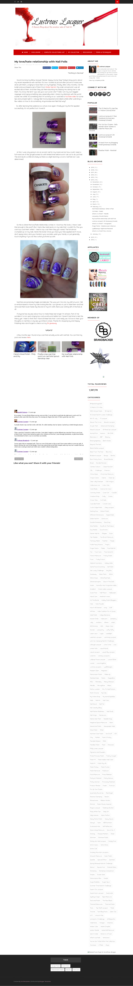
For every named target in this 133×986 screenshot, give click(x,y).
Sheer (113, 834)
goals (92, 585)
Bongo (106, 455)
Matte (103, 678)
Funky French (100, 559)
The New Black (107, 900)
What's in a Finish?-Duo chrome (101, 231)
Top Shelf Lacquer (102, 908)
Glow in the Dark (108, 582)
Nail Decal (93, 704)
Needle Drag (108, 719)
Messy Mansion (109, 682)
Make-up (107, 674)
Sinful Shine (104, 845)
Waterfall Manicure (108, 930)
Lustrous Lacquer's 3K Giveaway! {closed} (104, 221)
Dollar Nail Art (38, 64)
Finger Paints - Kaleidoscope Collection (104, 226)
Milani (109, 685)
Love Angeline (101, 663)
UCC (91, 915)
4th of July (93, 418)
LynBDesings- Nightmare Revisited (102, 228)
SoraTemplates (25, 981)
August (95, 192)
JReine (106, 622)
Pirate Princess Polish (97, 756)
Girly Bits (109, 570)
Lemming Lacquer (110, 637)
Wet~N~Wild (94, 934)
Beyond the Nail (95, 444)
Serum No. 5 (111, 830)
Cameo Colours (95, 467)
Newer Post (19, 459)
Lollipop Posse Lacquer (97, 659)
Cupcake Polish (95, 504)
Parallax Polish (95, 745)
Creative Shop (94, 496)
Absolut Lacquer (109, 422)
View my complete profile (96, 80)
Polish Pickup (94, 767)
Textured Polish (95, 900)
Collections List (95, 485)
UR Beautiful (111, 919)
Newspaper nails (109, 726)
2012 (92, 239)
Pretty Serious (108, 778)
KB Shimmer (94, 626)
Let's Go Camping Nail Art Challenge (102, 641)
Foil (91, 552)
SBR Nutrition (107, 823)
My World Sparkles (109, 696)
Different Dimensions (97, 515)
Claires (104, 478)
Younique (93, 945)
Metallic (92, 685)
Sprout (92, 867)
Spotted (112, 860)
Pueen (105, 785)
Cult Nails (103, 500)
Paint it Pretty (106, 737)
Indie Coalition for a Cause (106, 611)
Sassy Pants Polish (96, 819)
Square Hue (101, 867)
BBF (101, 437)
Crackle (114, 493)
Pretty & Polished (95, 778)
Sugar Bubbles (95, 882)
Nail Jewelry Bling (96, 708)
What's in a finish (106, 934)
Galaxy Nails (109, 563)
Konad (92, 630)
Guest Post (93, 593)
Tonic (91, 908)
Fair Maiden (94, 537)
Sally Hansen (94, 815)
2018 (92, 170)
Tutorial (92, 912)
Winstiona (106, 938)
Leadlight (109, 633)
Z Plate (101, 945)
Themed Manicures (96, 904)
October (95, 187)
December (96, 182)
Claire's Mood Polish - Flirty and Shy (24, 355)
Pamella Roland (95, 741)
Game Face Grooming (97, 567)
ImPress (92, 611)
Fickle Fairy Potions (96, 544)
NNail (101, 730)
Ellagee (104, 533)
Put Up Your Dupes (96, 789)
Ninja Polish (94, 730)
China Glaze (94, 474)
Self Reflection (107, 826)
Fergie (112, 541)
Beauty (107, 437)
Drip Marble (94, 526)
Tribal (112, 908)
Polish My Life (102, 763)
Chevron (107, 470)
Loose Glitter (112, 659)
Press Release (107, 774)
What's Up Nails (95, 938)
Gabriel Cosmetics (96, 563)
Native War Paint (95, 719)
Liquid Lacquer (95, 652)
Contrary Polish (95, 493)
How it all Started (95, 607)
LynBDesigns (108, 667)
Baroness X (94, 437)
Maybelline (111, 678)
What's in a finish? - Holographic (102, 223)
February (95, 206)
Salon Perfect (105, 815)
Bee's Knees (107, 441)
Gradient (93, 589)
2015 (92, 177)
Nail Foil (45, 64)
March (95, 204)
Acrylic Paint (94, 426)
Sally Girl (106, 811)
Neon (111, 722)
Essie (111, 533)
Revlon (107, 797)
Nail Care (106, 700)
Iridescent (104, 619)
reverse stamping (96, 797)
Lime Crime (107, 645)
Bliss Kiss (109, 452)
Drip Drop (107, 522)
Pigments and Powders (97, 752)
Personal (111, 745)
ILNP (110, 607)
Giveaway (93, 574)
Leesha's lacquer (96, 637)
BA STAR (110, 433)
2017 (92, 172)
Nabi (91, 700)
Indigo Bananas (105, 615)
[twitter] (18, 1)
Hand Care (93, 596)
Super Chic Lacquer (96, 889)
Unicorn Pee (99, 915)
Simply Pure (112, 841)
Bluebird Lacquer (95, 455)
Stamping (93, 871)
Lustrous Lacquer (104, 66)
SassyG (92, 823)
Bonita (113, 455)
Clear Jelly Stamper (96, 481)
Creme (110, 496)
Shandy (92, 834)
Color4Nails (94, 489)
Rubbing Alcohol (108, 808)
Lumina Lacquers (95, 667)
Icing (105, 607)
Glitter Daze (94, 578)
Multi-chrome (94, 693)
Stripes (92, 874)
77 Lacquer (103, 418)
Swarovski (109, 893)
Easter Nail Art (95, 533)
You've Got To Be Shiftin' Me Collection (102, 941)
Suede (106, 878)
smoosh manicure (96, 856)
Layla (101, 633)
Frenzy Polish (108, 556)
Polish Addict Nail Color (105, 760)
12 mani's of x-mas (96, 407)
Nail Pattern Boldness (97, 711)
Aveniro (102, 433)
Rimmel (92, 804)
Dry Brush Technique (107, 526)
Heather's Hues (105, 596)
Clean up (111, 478)
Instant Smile (94, 619)
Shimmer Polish (103, 837)
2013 (92, 237)
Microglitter (101, 685)
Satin (99, 823)
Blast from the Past (96, 452)
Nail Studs (110, 711)
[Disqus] (49, 385)
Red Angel (109, 793)
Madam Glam (94, 671)
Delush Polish (104, 511)
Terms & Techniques (103, 52)
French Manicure (95, 556)
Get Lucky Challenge (97, 570)
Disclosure (35, 52)
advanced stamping (107, 426)
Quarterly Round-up (97, 793)
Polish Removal (95, 771)
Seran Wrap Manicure (97, 830)
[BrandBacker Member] (103, 341)
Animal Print (94, 433)
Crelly (104, 496)
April (94, 201)
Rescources (87, 52)
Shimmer (93, 837)
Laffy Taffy (110, 630)
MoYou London (95, 689)
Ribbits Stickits (105, 800)
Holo (91, 604)
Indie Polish (93, 615)
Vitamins (110, 923)
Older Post (78, 459)
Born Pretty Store (96, 459)
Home (25, 52)
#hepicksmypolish (96, 404)
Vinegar (102, 923)
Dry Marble (93, 530)
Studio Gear (101, 874)
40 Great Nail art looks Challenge (101, 415)
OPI (115, 734)
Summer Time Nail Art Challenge (100, 886)
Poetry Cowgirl (111, 756)
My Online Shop (95, 696)
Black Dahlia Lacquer (97, 448)
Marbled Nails (94, 678)
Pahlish (97, 737)
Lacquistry (100, 630)
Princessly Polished (108, 782)
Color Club (105, 485)
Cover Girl (106, 493)
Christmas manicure (107, 474)
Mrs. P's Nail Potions (108, 689)
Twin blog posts (102, 912)
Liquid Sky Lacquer (108, 652)
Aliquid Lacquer (95, 430)
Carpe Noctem (108, 467)
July (94, 194)
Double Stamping (96, 522)
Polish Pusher (105, 767)
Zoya (107, 945)
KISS (101, 626)
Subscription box (95, 878)
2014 (92, 180)
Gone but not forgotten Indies (106, 585)
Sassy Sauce (109, 819)
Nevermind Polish (95, 726)
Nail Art (98, 700)
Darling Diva (94, 511)
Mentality (98, 682)
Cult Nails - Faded (97, 211)
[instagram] (21, 1)
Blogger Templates (45, 981)
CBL (91, 470)
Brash (92, 463)
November (96, 184)
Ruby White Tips (95, 811)
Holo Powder (100, 604)
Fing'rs (107, 544)
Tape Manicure (107, 897)
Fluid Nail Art (111, 548)
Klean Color (109, 626)
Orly (91, 737)
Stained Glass (111, 867)
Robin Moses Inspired (104, 804)
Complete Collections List (54, 52)
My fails (104, 693)
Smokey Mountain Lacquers (99, 852)
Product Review (95, 785)
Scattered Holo (95, 826)
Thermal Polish (110, 904)
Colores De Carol (105, 489)
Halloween (112, 593)
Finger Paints (94, 548)
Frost (92, 559)
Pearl (103, 745)
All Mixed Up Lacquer (109, 430)
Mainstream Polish (96, 674)
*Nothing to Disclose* (76, 73)
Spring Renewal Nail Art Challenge (101, 863)
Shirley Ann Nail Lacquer (98, 841)
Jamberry (113, 619)
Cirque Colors (94, 478)
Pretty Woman (95, 782)
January (95, 234)
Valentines (93, 923)
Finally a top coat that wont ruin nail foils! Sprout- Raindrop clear (49, 356)
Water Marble (94, 930)
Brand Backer (108, 459)
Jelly (91, 622)
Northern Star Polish (96, 734)
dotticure (105, 518)
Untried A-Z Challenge (97, 919)
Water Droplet (105, 926)
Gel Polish (110, 567)
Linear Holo (94, 648)
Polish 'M (93, 760)
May (94, 199)
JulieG (113, 622)
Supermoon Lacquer (97, 893)
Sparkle (92, 860)
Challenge (98, 470)
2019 (92, 167)
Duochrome (104, 530)
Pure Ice (112, 785)
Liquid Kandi (104, 648)
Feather (105, 541)
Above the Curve (95, 422)
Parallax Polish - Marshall (107, 150)
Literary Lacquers (104, 656)
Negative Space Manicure (98, 722)
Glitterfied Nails (105, 578)
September (96, 189)
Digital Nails (110, 515)
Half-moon (103, 593)
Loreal (92, 663)
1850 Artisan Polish (96, 411)
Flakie (103, 548)
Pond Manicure (95, 774)
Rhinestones (94, 800)
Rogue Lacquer (95, 808)
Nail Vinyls (93, 715)
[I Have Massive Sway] (103, 377)
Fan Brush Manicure (106, 537)
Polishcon (105, 771)
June (94, 197)
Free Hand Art (108, 552)
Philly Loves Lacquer (96, 748)
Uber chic (113, 912)
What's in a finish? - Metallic (100, 214)
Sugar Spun (106, 882)
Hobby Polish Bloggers (108, 600)
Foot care (98, 552)
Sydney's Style (95, 897)
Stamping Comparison (106, 871)
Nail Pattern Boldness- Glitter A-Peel (103, 209)
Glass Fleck (102, 574)
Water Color (94, 926)
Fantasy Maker (95, 541)
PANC (104, 741)
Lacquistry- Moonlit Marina (100, 216)
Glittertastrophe (95, 582)
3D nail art (108, 411)
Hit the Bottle (94, 600)
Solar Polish (108, 856)
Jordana (98, 622)
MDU (91, 682)
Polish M (92, 763)
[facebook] (15, 1)
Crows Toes (94, 500)
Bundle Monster (101, 463)
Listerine (93, 656)
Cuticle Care (107, 504)
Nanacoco (102, 715)
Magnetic (104, 671)
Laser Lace (93, 633)
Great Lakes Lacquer (105, 589)
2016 (92, 175)
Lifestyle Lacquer (95, 645)
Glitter (111, 574)
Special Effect (102, 860)
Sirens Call (93, 849)
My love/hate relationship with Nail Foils (72, 355)
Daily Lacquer (109, 507)
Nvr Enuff (109, 734)
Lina (115, 645)
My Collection (73, 52)
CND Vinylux (110, 481)
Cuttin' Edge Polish (96, 507)
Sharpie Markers (103, 834)
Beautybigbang (95, 441)
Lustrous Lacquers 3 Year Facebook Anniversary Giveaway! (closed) (108, 118)
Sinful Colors (94, 845)
